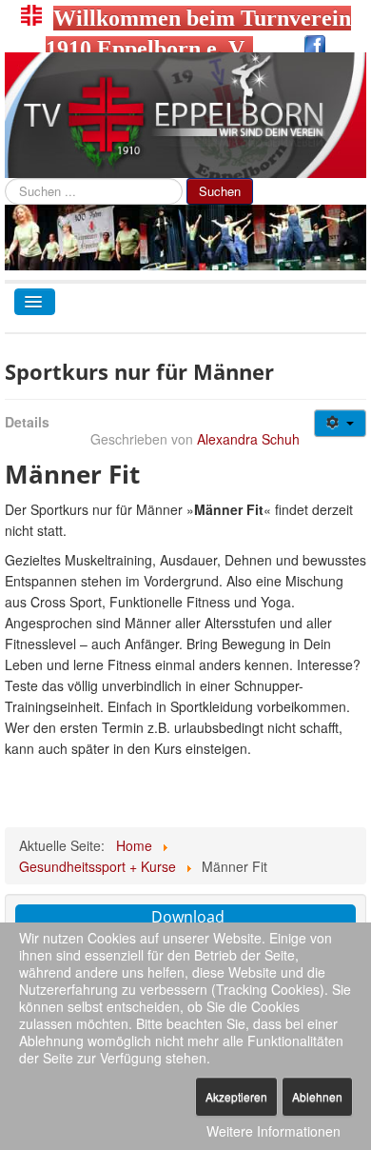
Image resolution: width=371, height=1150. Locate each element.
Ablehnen (317, 1096)
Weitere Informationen (273, 1130)
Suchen (220, 191)
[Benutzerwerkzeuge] (340, 423)
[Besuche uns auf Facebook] (314, 48)
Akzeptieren (236, 1096)
